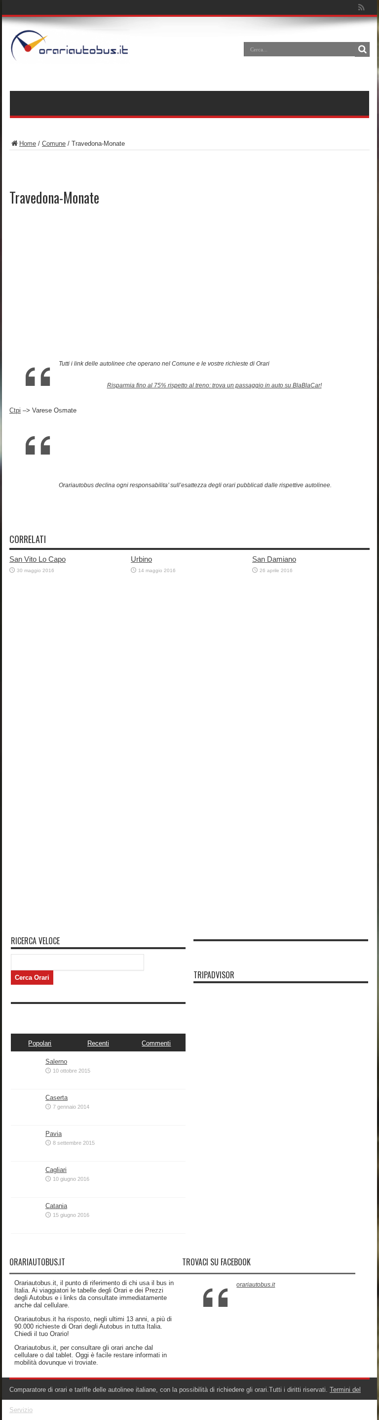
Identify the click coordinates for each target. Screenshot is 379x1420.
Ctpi (15, 410)
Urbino (141, 559)
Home (27, 143)
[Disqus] (189, 804)
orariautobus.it (255, 1284)
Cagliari (56, 1169)
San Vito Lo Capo (37, 559)
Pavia (53, 1133)
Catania (56, 1206)
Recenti (98, 1043)
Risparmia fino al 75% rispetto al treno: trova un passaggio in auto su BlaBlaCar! (214, 385)
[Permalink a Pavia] (25, 1157)
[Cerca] (362, 49)
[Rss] (361, 7)
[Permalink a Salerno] (25, 1084)
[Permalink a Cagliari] (25, 1193)
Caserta (56, 1097)
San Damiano (274, 559)
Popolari (39, 1043)
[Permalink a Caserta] (25, 1121)
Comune (54, 143)
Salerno (56, 1061)
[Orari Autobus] (69, 56)
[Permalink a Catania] (25, 1229)
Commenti (156, 1043)
